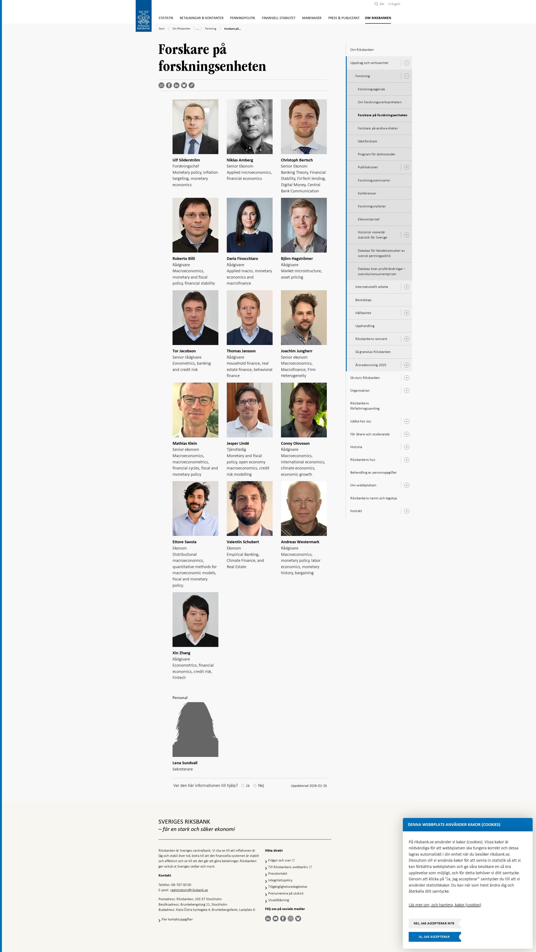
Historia (356, 447)
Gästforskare (367, 141)
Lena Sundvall (185, 763)
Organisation (360, 390)
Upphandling (364, 325)
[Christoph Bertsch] (304, 127)
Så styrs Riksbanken (365, 377)
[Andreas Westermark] (304, 509)
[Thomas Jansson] (250, 318)
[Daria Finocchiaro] (250, 226)
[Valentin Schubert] (250, 509)
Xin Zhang (181, 653)
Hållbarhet (363, 313)
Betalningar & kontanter (201, 18)
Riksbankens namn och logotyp (373, 498)
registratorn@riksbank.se (189, 890)
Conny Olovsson (295, 443)
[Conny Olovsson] (304, 411)
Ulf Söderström (186, 160)
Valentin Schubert (243, 542)
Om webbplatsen (363, 485)
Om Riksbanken (378, 18)
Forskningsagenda (371, 89)
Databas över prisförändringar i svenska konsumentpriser (381, 271)
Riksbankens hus (362, 459)
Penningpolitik (242, 18)
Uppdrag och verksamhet (369, 62)
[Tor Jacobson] (195, 318)
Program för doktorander (377, 154)
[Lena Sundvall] (195, 730)
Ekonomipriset (369, 219)
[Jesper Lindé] (250, 411)
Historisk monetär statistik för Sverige (372, 235)
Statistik (166, 18)
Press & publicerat (344, 18)
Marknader (312, 18)
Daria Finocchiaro (242, 258)
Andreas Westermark (300, 542)
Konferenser (367, 193)
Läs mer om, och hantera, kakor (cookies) (445, 904)
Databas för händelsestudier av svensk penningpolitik (381, 253)
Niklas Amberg (240, 160)
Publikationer (368, 167)
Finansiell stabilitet (278, 18)
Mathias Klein (185, 443)
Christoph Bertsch (297, 160)
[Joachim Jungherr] (304, 318)
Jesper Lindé (238, 443)
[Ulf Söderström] (195, 127)
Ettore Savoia (184, 542)
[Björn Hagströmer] (304, 226)
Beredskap (363, 300)
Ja (248, 785)
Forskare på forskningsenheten (383, 115)
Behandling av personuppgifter (373, 472)
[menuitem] (393, 4)
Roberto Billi (184, 258)
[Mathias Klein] (195, 411)
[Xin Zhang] (195, 620)
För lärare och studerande (370, 434)
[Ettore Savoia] (195, 509)
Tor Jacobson (184, 351)
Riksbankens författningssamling (365, 406)
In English (394, 4)
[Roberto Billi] (195, 226)
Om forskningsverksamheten (380, 102)
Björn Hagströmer (297, 258)
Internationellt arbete (371, 286)
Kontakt (356, 511)
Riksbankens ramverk (371, 338)
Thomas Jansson (241, 351)
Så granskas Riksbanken (373, 351)
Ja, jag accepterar (434, 936)
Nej (261, 785)
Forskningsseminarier (374, 180)
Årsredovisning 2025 (371, 365)
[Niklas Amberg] (250, 127)
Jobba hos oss (360, 421)
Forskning (362, 76)
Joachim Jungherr (296, 351)
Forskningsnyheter (372, 206)
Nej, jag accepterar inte (434, 923)
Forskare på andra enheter (378, 128)
